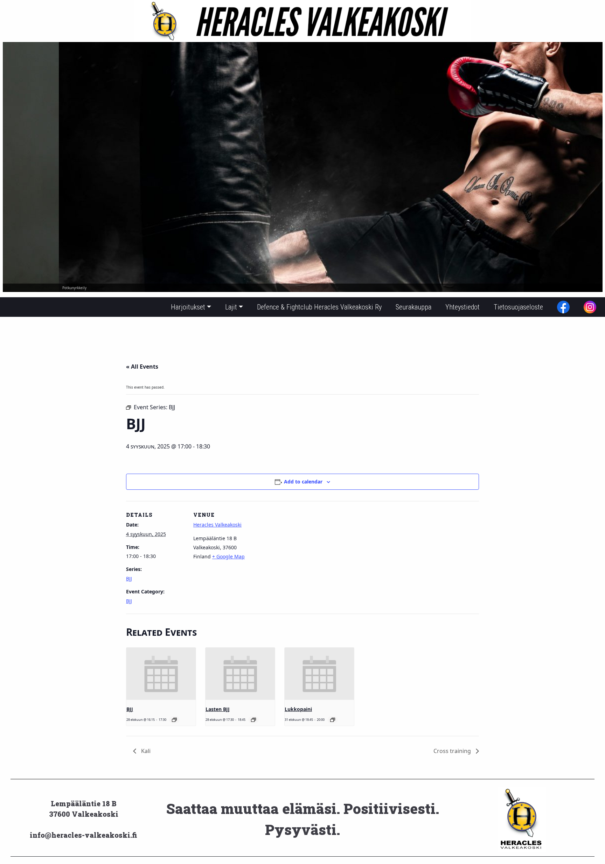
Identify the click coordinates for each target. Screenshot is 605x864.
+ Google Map (228, 556)
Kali (145, 751)
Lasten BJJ (218, 709)
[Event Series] (174, 720)
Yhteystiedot (462, 307)
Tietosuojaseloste (518, 307)
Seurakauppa (413, 307)
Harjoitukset (188, 307)
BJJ (129, 578)
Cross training (452, 751)
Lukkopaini (298, 709)
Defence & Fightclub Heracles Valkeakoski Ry (319, 307)
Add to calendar (303, 481)
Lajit (231, 307)
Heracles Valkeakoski (217, 524)
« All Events (142, 366)
